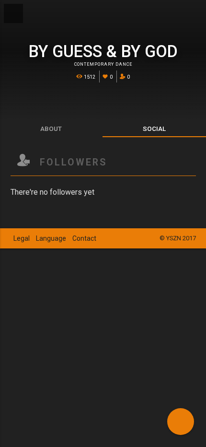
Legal (21, 238)
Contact (84, 238)
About (51, 128)
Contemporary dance (103, 64)
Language (51, 238)
